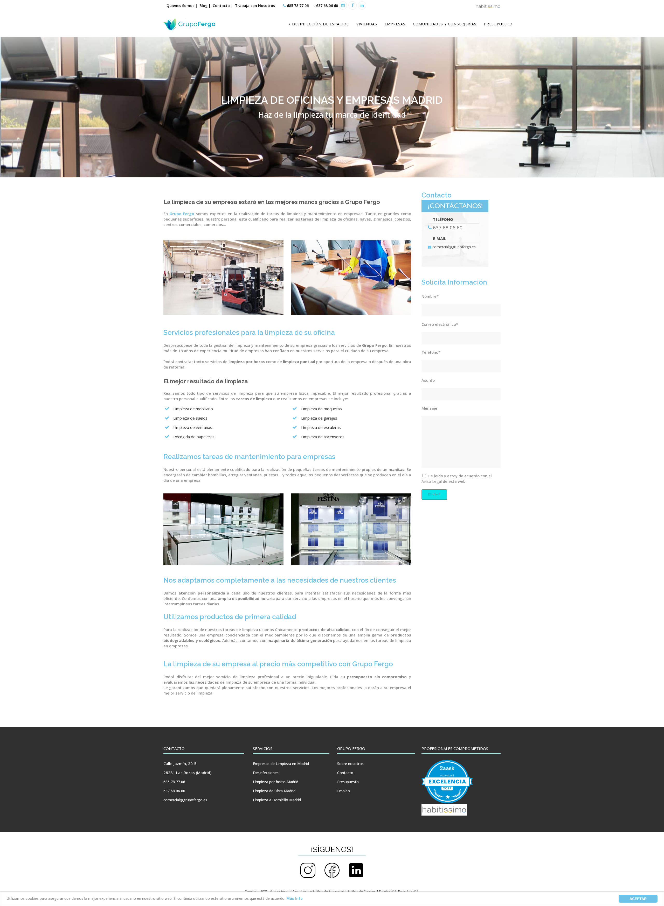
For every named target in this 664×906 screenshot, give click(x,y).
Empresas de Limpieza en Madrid (281, 763)
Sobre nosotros (350, 763)
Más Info (294, 898)
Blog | (205, 5)
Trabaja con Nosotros (255, 5)
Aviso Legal (431, 481)
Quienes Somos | (182, 5)
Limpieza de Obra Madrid (274, 790)
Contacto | (223, 5)
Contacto (345, 772)
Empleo (343, 790)
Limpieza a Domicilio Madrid (277, 799)
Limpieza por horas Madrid (275, 781)
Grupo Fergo (182, 213)
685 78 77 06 (298, 5)
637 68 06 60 (326, 5)
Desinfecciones (266, 772)
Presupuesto (348, 781)
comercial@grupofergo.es (454, 246)
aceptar (638, 899)
